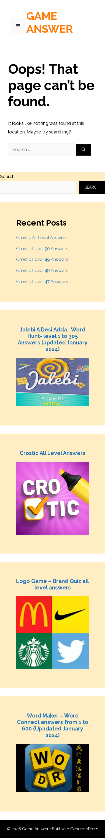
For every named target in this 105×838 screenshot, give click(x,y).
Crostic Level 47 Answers (42, 281)
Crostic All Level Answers (42, 237)
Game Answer (49, 22)
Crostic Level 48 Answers (42, 270)
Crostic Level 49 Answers (42, 259)
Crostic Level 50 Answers (42, 248)
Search (7, 176)
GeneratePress (84, 828)
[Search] (83, 150)
